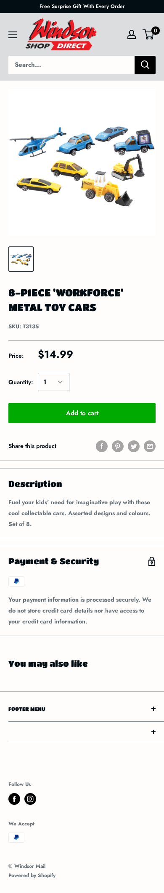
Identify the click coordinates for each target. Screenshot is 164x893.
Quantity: (20, 382)
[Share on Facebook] (102, 446)
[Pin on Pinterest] (118, 446)
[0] (148, 34)
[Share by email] (150, 446)
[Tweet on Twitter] (134, 446)
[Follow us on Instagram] (30, 799)
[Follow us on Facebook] (14, 799)
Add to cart (82, 413)
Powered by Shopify (32, 875)
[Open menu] (12, 34)
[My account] (131, 34)
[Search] (145, 65)
